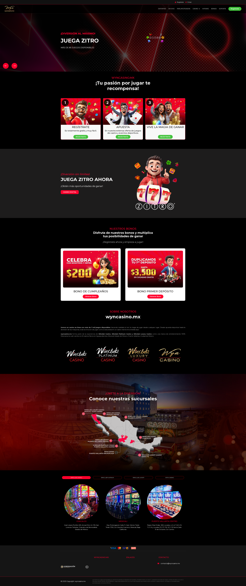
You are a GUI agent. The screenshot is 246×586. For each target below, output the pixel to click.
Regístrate (235, 9)
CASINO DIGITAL (69, 192)
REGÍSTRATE (81, 137)
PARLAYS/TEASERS (183, 9)
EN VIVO (171, 9)
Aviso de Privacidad (102, 570)
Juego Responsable (134, 570)
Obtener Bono (90, 296)
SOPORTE (222, 9)
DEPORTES (162, 9)
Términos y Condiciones (136, 563)
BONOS (214, 9)
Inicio (97, 563)
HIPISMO (205, 9)
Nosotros (98, 567)
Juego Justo (132, 567)
